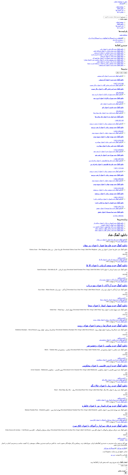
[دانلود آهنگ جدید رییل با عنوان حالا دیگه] (114, 380)
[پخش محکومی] (126, 378)
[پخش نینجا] (126, 318)
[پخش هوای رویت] (126, 338)
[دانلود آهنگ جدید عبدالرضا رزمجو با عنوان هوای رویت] (110, 320)
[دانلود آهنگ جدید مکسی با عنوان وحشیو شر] (113, 340)
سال (117, 72)
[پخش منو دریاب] (126, 298)
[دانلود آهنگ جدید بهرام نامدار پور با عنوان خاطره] (111, 400)
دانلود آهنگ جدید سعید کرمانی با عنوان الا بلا (106, 265)
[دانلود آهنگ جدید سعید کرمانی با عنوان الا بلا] (113, 259)
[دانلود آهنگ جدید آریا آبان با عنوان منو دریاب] (113, 279)
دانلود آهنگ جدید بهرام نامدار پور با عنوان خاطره (104, 406)
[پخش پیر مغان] (126, 258)
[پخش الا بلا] (126, 278)
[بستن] (126, 471)
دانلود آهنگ (120, 8)
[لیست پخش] (126, 469)
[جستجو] (126, 17)
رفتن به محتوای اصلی (120, 1)
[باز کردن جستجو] (126, 15)
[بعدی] (124, 464)
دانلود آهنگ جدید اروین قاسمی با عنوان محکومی (104, 365)
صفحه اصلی (120, 6)
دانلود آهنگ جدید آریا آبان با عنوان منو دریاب (106, 285)
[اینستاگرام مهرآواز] (110, 448)
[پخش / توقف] (123, 464)
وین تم (113, 455)
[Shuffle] (126, 464)
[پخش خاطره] (126, 418)
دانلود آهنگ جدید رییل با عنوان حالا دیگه (109, 386)
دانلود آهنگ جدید (122, 241)
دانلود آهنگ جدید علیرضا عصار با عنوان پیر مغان (105, 245)
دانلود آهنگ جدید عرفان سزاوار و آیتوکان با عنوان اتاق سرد (100, 426)
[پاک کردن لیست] (125, 473)
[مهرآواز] (122, 3)
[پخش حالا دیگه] (126, 398)
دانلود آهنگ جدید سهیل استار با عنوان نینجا (107, 305)
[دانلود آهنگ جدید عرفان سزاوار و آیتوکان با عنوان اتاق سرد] (108, 420)
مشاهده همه (123, 35)
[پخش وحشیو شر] (126, 358)
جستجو (123, 17)
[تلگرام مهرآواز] (122, 448)
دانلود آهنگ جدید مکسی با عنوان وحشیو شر (107, 346)
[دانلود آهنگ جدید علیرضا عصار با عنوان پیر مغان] (111, 239)
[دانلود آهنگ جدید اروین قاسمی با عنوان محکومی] (111, 360)
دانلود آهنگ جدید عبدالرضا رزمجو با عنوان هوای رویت (102, 325)
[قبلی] (121, 464)
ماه (121, 72)
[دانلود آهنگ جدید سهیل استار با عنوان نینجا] (113, 300)
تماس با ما (120, 12)
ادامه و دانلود (121, 258)
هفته (125, 72)
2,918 (122, 440)
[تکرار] (119, 464)
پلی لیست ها (120, 10)
